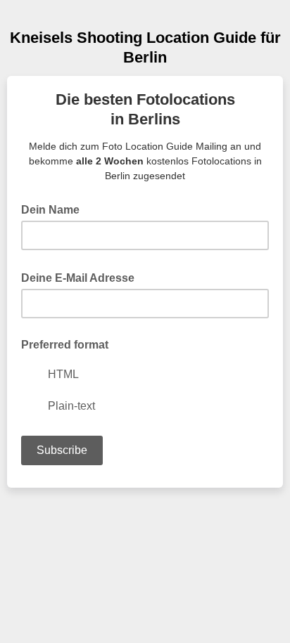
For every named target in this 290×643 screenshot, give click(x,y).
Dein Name (54, 208)
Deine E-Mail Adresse (82, 277)
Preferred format (64, 345)
